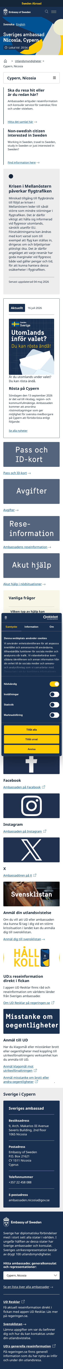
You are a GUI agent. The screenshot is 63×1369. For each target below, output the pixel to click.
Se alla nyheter (18, 430)
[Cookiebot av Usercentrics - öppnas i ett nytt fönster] (45, 617)
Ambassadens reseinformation (25, 547)
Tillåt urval (31, 739)
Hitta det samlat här (20, 122)
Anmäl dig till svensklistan (22, 939)
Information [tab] (31, 626)
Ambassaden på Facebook (22, 787)
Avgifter (9, 510)
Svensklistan (12, 1324)
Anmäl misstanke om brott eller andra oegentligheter (26, 1079)
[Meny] (55, 12)
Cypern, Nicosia (21, 77)
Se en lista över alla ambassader (26, 1287)
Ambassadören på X (17, 875)
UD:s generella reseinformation (27, 1346)
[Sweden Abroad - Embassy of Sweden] (20, 12)
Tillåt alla (31, 729)
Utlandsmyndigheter (28, 61)
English (20, 24)
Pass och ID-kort (15, 473)
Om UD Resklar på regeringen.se (26, 1003)
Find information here (22, 162)
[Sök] (47, 12)
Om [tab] (52, 626)
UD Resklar (11, 1302)
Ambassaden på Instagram (22, 831)
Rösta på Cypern (24, 388)
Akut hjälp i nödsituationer (22, 584)
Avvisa (31, 749)
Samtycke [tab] (11, 626)
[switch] (54, 694)
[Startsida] (6, 61)
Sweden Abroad (31, 3)
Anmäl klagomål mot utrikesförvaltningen (18, 1068)
